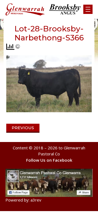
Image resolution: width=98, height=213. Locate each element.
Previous (23, 127)
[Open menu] (88, 9)
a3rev (35, 200)
